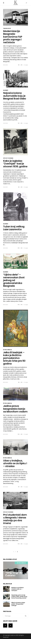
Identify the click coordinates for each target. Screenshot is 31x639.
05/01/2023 (5, 434)
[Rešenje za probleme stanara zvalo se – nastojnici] (6, 589)
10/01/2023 (5, 248)
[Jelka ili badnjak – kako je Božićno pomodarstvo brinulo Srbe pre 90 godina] (15, 328)
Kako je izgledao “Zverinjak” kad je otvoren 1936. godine (15, 163)
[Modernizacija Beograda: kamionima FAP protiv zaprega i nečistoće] (15, 17)
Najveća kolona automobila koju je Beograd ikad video (14, 95)
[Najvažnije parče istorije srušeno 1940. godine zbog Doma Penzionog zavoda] (6, 596)
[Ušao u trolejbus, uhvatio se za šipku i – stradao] (15, 447)
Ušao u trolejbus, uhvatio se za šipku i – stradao (15, 463)
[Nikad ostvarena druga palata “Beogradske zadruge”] (6, 604)
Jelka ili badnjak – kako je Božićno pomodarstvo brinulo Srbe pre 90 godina (14, 358)
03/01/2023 (5, 544)
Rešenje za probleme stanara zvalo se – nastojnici (17, 589)
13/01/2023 (5, 123)
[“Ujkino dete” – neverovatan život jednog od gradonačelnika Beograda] (15, 261)
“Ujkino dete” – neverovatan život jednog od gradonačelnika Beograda (14, 280)
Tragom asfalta (7, 28)
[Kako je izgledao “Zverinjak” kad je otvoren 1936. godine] (15, 141)
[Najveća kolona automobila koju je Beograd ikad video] (15, 78)
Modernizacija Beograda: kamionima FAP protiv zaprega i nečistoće (12, 36)
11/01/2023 (5, 187)
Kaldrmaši (5, 90)
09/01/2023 (5, 304)
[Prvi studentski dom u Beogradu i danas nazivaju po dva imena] (15, 500)
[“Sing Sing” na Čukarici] (15, 570)
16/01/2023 (5, 65)
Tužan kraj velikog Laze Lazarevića (13, 228)
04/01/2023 (5, 486)
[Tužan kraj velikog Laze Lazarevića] (15, 206)
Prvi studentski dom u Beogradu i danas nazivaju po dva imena (15, 519)
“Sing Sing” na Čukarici (14, 574)
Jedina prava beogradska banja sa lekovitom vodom (15, 408)
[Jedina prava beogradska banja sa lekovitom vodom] (15, 393)
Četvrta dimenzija (7, 349)
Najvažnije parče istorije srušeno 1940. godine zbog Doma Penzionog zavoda (19, 596)
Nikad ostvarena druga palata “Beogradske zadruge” (18, 604)
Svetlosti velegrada (8, 158)
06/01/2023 (5, 382)
